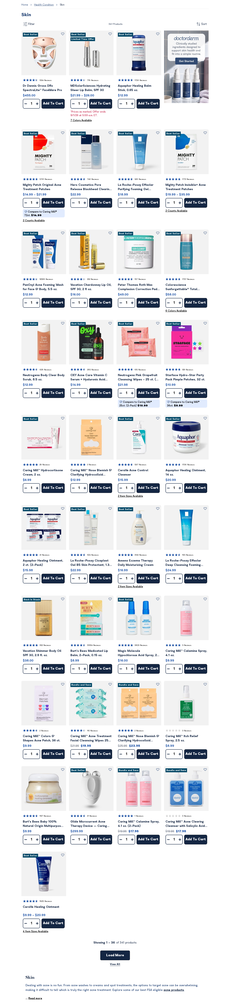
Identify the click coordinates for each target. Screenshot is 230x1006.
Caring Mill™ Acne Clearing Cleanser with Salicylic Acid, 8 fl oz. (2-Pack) (185, 824)
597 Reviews (140, 465)
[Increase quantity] (37, 104)
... (34, 998)
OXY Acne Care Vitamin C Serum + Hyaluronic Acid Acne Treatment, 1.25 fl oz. (89, 378)
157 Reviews (140, 279)
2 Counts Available (34, 220)
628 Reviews (45, 370)
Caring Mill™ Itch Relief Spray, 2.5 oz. (181, 738)
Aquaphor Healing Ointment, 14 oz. (185, 472)
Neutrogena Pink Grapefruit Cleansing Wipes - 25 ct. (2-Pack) (139, 378)
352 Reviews (45, 645)
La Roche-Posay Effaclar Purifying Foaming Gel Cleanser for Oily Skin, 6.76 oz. (137, 187)
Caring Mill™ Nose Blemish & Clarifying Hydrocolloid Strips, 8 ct (91, 473)
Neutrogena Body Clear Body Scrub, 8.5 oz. (44, 377)
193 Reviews (187, 555)
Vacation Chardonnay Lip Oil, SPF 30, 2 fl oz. (90, 287)
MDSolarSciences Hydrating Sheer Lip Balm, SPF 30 (90, 88)
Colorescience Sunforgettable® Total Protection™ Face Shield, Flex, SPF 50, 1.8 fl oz (182, 287)
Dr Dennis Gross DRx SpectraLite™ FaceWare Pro (42, 88)
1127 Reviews (45, 816)
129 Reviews (187, 370)
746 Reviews (93, 179)
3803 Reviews (141, 645)
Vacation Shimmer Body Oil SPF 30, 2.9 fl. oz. (42, 653)
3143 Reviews (141, 555)
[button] (43, 53)
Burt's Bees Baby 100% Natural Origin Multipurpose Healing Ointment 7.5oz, (43, 824)
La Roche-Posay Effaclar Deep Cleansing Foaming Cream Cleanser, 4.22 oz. (183, 563)
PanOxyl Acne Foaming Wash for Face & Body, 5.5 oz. (43, 287)
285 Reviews (93, 370)
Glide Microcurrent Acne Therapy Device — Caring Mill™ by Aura (88, 824)
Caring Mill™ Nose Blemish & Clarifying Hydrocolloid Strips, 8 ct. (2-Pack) (138, 739)
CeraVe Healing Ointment (41, 907)
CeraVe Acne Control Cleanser (133, 472)
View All (115, 964)
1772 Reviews (188, 179)
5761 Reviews (46, 179)
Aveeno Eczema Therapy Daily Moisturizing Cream (135, 563)
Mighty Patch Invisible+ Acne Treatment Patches (185, 187)
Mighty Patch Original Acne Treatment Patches (42, 187)
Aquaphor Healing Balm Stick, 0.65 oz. (134, 88)
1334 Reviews (46, 80)
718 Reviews (92, 80)
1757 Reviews (188, 279)
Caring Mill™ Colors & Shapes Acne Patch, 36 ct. (41, 738)
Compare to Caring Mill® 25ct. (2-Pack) (135, 403)
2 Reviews (91, 465)
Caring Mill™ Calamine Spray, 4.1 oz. (186, 653)
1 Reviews (139, 816)
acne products (174, 990)
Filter (31, 24)
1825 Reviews (46, 901)
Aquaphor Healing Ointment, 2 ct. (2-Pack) (43, 563)
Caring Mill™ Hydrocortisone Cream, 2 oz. (43, 472)
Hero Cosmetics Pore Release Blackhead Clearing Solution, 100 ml (90, 187)
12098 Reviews (46, 279)
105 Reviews (140, 370)
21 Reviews (92, 816)
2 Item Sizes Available (130, 496)
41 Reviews (44, 555)
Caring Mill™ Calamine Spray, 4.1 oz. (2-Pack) (138, 824)
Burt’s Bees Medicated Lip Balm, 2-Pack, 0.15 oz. (89, 653)
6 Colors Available (176, 310)
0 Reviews (186, 731)
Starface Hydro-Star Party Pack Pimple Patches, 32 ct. (185, 377)
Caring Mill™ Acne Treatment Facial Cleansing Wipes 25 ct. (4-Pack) (91, 739)
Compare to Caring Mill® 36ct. (183, 403)
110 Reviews (92, 731)
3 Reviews (186, 645)
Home (24, 4)
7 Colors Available (81, 120)
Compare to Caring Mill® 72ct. (40, 213)
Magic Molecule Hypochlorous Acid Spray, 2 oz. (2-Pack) (137, 653)
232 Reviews (92, 279)
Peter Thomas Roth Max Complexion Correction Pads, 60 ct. (139, 287)
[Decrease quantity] (25, 104)
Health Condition (44, 4)
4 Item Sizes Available (35, 931)
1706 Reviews (141, 80)
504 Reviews (93, 555)
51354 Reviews (94, 645)
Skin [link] (62, 4)
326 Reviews (140, 179)
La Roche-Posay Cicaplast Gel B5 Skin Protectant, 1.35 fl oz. (90, 563)
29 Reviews (45, 465)
